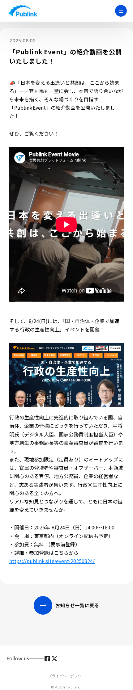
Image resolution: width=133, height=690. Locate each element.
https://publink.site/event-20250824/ (52, 561)
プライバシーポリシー (66, 675)
